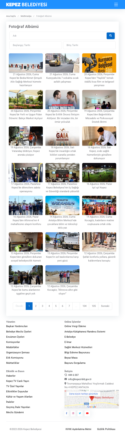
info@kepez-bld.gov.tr (79, 379)
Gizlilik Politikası (106, 429)
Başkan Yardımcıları (17, 326)
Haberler (10, 375)
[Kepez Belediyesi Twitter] (80, 413)
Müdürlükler (12, 347)
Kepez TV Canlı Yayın (17, 381)
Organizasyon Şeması (18, 352)
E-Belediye (70, 336)
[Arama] (111, 35)
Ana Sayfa (11, 16)
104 (84, 306)
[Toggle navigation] (116, 4)
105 (94, 306)
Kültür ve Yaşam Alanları (19, 396)
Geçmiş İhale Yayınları (18, 407)
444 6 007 (73, 375)
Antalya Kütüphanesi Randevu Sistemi (84, 331)
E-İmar (67, 342)
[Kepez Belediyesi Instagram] (73, 413)
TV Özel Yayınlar (15, 386)
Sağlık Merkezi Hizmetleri (78, 347)
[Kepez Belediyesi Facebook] (66, 413)
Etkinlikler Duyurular (17, 391)
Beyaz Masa (70, 357)
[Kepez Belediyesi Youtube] (87, 413)
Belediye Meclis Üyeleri (18, 331)
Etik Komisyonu (14, 357)
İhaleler (10, 401)
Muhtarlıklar (12, 362)
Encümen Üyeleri (15, 336)
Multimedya (26, 16)
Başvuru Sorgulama (74, 362)
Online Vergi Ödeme (75, 326)
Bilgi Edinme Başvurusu (77, 352)
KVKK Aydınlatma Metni (78, 429)
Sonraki (105, 306)
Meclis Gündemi (15, 412)
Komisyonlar (13, 342)
